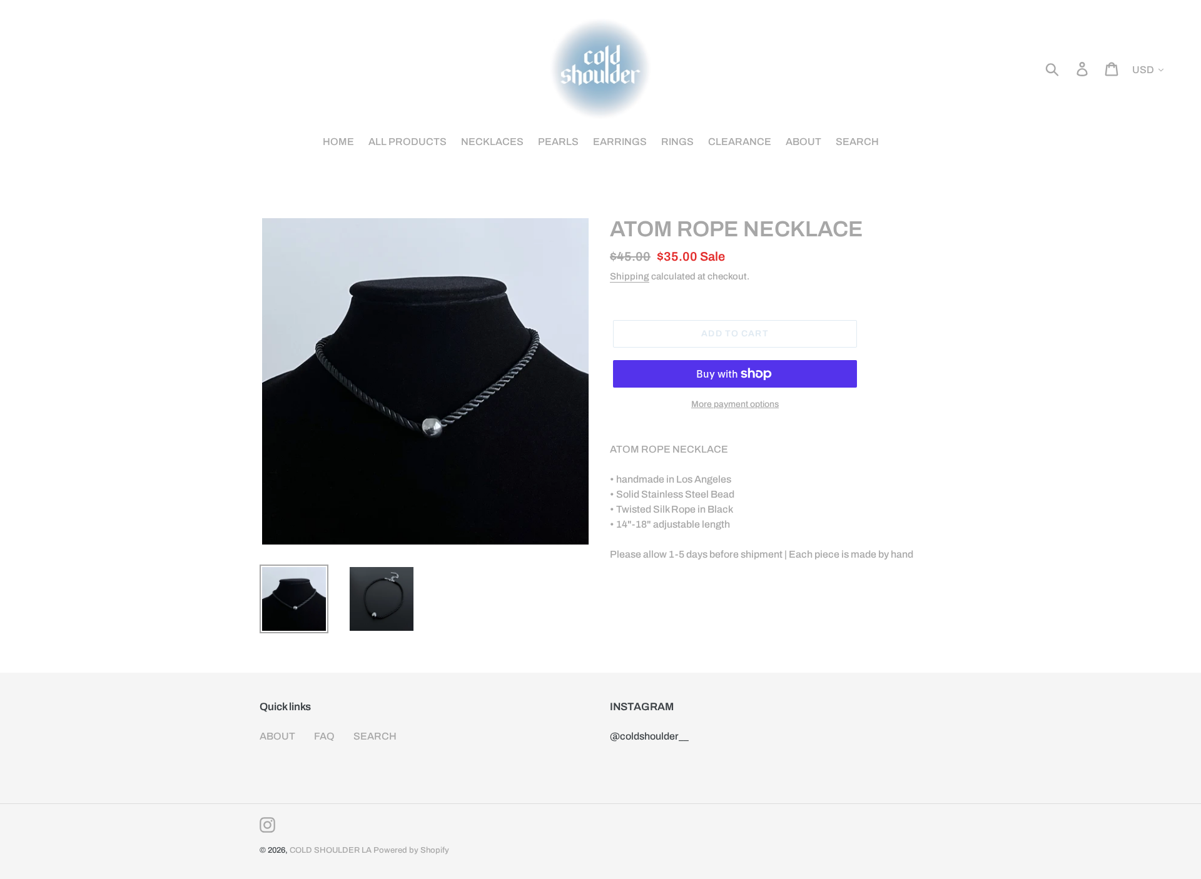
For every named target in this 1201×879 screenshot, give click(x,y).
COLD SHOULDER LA (331, 850)
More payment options (735, 404)
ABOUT (277, 736)
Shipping (629, 276)
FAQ (324, 736)
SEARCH (375, 736)
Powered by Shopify (411, 850)
